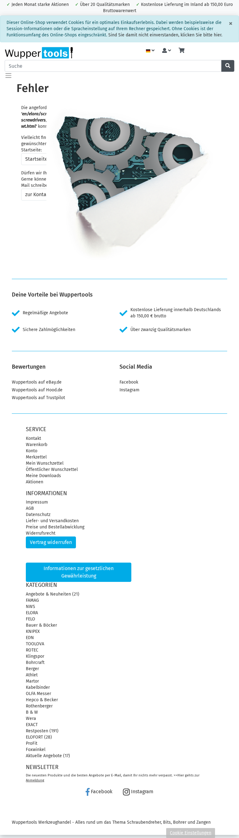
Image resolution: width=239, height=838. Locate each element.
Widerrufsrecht (40, 533)
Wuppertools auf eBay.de (37, 382)
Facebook (129, 382)
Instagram (129, 390)
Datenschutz (38, 514)
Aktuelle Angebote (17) (48, 755)
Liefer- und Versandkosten (52, 520)
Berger (32, 668)
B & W (32, 712)
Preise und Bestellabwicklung (55, 527)
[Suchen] (227, 66)
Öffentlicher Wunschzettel (52, 469)
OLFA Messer (38, 693)
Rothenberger (39, 706)
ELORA (32, 612)
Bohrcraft (35, 662)
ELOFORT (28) (39, 737)
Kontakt (33, 438)
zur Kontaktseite (43, 194)
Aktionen (34, 482)
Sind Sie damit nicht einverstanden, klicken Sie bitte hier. (165, 35)
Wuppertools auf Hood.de (37, 390)
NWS (30, 606)
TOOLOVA (35, 644)
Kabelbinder (38, 687)
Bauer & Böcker (41, 625)
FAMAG (32, 600)
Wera (31, 718)
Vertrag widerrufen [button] (51, 542)
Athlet (32, 675)
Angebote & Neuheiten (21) (52, 594)
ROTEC (32, 650)
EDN (30, 637)
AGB (30, 508)
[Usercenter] (166, 50)
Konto (31, 451)
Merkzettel (36, 457)
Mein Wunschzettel (44, 463)
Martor (32, 681)
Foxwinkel (35, 749)
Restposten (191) (42, 731)
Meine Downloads (43, 475)
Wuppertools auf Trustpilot (38, 397)
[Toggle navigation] (8, 75)
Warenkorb (36, 444)
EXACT (32, 724)
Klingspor (35, 656)
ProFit (31, 743)
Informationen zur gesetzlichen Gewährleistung (79, 572)
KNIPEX (33, 631)
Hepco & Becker (42, 699)
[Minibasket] (181, 50)
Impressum (37, 502)
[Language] (150, 50)
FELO (30, 619)
